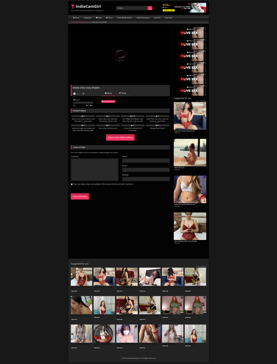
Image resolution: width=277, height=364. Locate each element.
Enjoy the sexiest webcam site (184, 131)
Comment (74, 156)
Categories (87, 18)
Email (125, 166)
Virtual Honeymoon (143, 18)
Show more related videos (120, 137)
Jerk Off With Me (168, 344)
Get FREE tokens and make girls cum (126, 288)
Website (125, 175)
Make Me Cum (179, 167)
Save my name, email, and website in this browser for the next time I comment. (103, 184)
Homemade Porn (83, 22)
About (109, 93)
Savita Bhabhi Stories (124, 18)
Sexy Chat (168, 18)
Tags (99, 18)
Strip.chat (177, 132)
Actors (110, 18)
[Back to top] (270, 357)
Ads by (201, 100)
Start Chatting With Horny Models (185, 241)
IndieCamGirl (88, 6)
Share (123, 93)
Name (125, 156)
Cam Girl (157, 18)
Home (77, 18)
